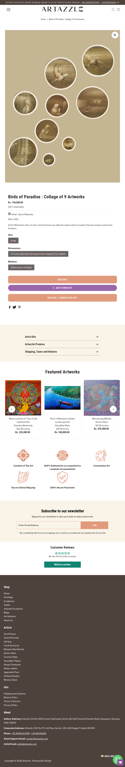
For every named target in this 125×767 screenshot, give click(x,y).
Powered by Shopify (41, 760)
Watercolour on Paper (21, 267)
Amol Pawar (10, 634)
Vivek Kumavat (11, 645)
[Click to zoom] (115, 35)
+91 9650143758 (90, 2)
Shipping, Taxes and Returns (41, 351)
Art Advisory (10, 616)
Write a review (62, 564)
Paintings (8, 597)
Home (43, 19)
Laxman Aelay (11, 657)
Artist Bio (30, 336)
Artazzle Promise (35, 344)
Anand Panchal (11, 637)
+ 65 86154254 (108, 2)
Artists (7, 605)
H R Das (8, 641)
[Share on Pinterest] (19, 308)
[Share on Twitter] (14, 308)
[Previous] (11, 409)
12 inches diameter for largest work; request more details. (38, 254)
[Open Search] (113, 9)
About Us (8, 620)
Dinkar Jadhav (11, 668)
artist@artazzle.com (27, 744)
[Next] (113, 409)
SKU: (10, 219)
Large (13, 240)
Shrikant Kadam (12, 676)
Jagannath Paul (11, 672)
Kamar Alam (10, 653)
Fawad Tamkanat (12, 664)
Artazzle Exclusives (13, 608)
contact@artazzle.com (37, 738)
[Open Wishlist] (120, 762)
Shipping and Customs (15, 693)
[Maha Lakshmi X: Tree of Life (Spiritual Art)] (23, 398)
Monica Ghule (10, 679)
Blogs (6, 612)
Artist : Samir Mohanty (22, 214)
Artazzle (26, 760)
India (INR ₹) (110, 756)
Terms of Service (12, 701)
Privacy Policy (11, 705)
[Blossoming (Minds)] (102, 398)
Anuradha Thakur (12, 660)
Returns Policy (11, 697)
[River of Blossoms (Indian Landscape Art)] (62, 398)
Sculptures (9, 601)
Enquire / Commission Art (62, 298)
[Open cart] (118, 9)
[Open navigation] (19, 9)
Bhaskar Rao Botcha (14, 649)
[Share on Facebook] (10, 308)
